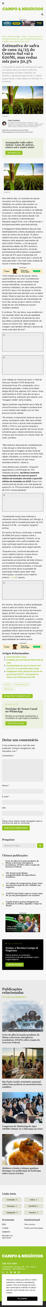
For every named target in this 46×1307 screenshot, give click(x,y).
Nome (5, 786)
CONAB (5, 1228)
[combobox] (19, 845)
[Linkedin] (19, 1272)
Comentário (8, 756)
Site (4, 808)
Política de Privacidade (33, 1228)
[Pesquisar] (40, 845)
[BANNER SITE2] (22, 25)
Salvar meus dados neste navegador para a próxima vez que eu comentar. (22, 822)
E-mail (5, 797)
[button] (3, 3)
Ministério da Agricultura (7, 1237)
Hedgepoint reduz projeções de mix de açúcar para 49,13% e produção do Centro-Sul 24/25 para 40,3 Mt (24, 674)
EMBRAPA (6, 1232)
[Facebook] (11, 1272)
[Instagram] (7, 1272)
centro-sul (9, 689)
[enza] (22, 931)
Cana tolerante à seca (16, 657)
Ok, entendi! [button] (22, 1298)
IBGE (4, 1224)
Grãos (24, 36)
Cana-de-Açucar (35, 36)
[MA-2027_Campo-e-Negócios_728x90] (22, 273)
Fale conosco (29, 1224)
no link (13, 577)
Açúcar (7, 684)
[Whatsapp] (3, 1272)
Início (4, 36)
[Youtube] (15, 1272)
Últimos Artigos (14, 36)
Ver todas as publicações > (14, 997)
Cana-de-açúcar (22, 684)
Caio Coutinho (14, 120)
